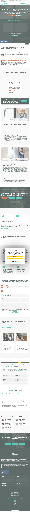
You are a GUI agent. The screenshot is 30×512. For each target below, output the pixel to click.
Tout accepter (15, 256)
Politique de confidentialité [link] (15, 261)
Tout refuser (15, 258)
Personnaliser (15, 259)
